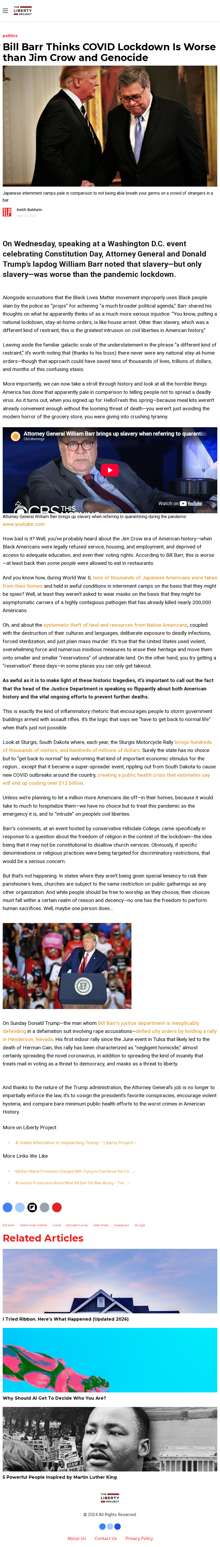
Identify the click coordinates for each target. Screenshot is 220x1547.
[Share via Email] (44, 1207)
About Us (76, 1538)
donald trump (77, 1225)
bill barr (9, 1225)
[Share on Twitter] (20, 1207)
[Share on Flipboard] (32, 1207)
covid (57, 1225)
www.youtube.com (24, 524)
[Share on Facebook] (7, 1207)
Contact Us (106, 1538)
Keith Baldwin (29, 209)
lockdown (121, 1225)
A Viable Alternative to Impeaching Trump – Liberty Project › (75, 1142)
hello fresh (101, 1225)
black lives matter (33, 1225)
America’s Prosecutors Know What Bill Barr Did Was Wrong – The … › (72, 1183)
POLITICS (10, 35)
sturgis (140, 1225)
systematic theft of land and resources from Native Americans (115, 625)
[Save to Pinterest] (57, 1207)
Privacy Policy (139, 1538)
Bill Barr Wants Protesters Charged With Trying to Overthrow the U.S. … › (75, 1171)
